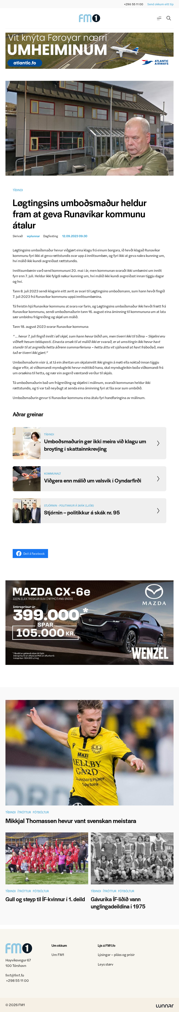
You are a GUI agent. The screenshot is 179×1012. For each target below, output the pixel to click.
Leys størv (105, 964)
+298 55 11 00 (133, 4)
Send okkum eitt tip (160, 4)
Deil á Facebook (34, 553)
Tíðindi (18, 190)
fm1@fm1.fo (14, 975)
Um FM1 (58, 954)
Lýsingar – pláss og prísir (116, 954)
